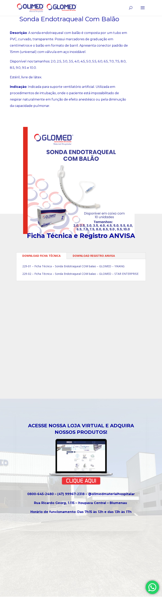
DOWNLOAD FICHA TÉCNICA (41, 256)
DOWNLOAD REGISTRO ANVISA (94, 256)
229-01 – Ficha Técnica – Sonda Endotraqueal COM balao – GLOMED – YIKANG (73, 266)
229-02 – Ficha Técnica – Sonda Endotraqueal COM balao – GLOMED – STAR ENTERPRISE (80, 274)
